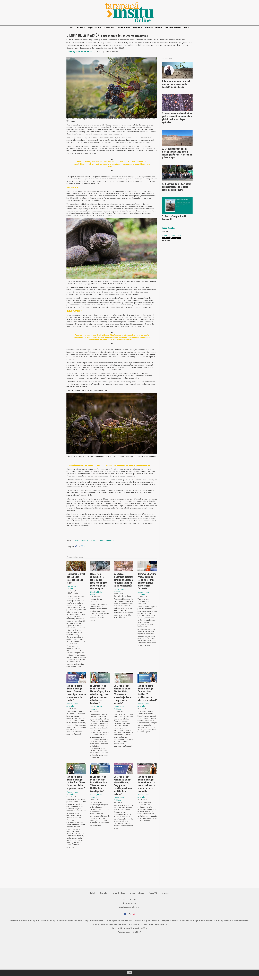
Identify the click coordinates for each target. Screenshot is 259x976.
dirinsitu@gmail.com (160, 924)
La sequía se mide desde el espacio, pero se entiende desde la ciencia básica (176, 84)
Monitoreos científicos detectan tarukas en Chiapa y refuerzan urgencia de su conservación (123, 579)
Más (185, 27)
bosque (76, 540)
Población (110, 540)
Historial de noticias (118, 893)
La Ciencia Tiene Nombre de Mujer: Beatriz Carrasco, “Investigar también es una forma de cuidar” (76, 693)
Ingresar (166, 893)
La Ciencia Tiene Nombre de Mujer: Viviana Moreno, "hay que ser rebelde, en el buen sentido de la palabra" (123, 785)
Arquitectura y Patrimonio (153, 27)
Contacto (92, 893)
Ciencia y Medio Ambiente (173, 27)
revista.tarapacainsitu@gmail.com (129, 907)
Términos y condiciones (137, 893)
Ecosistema (84, 540)
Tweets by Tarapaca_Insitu (172, 236)
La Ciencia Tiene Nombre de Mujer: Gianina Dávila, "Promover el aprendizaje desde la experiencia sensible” (122, 694)
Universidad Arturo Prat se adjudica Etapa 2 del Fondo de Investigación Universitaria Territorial (146, 581)
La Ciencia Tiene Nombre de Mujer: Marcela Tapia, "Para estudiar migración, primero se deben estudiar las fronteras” (100, 694)
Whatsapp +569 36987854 (139, 928)
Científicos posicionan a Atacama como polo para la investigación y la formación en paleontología (177, 153)
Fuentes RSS (153, 893)
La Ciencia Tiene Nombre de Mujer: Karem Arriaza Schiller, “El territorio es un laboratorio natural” (147, 693)
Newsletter (103, 893)
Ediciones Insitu (109, 27)
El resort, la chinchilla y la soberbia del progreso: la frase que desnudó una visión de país (98, 581)
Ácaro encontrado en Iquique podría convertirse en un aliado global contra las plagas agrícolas (177, 118)
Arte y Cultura (137, 27)
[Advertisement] (111, 867)
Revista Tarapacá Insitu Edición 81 (174, 217)
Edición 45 (94, 540)
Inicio (71, 27)
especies (102, 540)
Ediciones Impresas (123, 27)
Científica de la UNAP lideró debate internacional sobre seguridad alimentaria (176, 186)
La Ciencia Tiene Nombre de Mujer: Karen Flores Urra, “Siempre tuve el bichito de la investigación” (99, 784)
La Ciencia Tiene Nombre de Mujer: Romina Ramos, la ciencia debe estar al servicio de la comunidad (146, 784)
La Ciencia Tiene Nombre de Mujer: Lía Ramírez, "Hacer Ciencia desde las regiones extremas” (75, 782)
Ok (129, 973)
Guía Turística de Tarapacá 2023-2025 (88, 27)
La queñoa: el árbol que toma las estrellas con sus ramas (75, 578)
